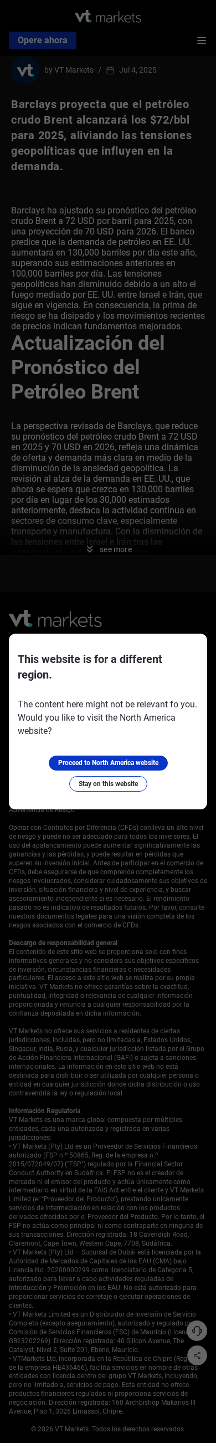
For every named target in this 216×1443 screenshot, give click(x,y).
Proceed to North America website (108, 763)
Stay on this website (108, 784)
